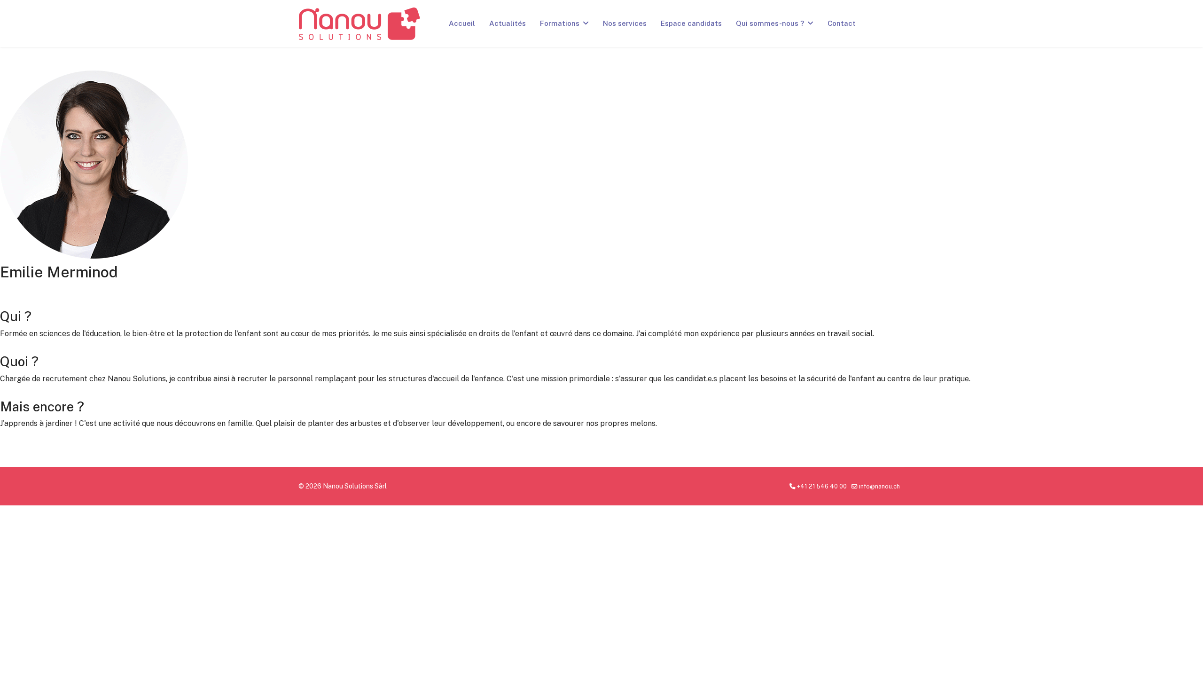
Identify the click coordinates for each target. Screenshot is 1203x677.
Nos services (625, 23)
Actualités (507, 23)
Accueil (462, 23)
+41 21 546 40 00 (822, 486)
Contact (842, 23)
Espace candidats (691, 23)
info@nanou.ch (879, 486)
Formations (559, 23)
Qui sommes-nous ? (770, 23)
